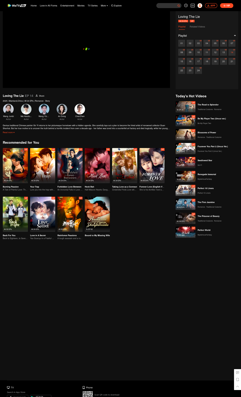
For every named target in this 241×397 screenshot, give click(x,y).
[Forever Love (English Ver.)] (152, 165)
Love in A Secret (38, 235)
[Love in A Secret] (42, 214)
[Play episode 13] (223, 52)
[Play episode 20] (223, 61)
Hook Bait (89, 186)
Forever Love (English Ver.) (152, 186)
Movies (81, 5)
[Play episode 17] (198, 61)
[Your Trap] (42, 165)
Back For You (9, 235)
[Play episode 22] (181, 70)
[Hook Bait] (97, 165)
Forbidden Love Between (69, 186)
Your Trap (34, 186)
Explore (118, 5)
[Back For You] (15, 214)
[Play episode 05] (215, 43)
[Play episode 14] (231, 52)
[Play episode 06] (223, 43)
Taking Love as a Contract (124, 186)
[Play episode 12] (215, 52)
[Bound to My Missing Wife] (97, 214)
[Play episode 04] (206, 43)
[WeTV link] (17, 5)
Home (34, 5)
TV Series (93, 5)
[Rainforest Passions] (70, 214)
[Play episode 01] (181, 43)
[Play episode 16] (190, 61)
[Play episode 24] (198, 70)
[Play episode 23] (190, 70)
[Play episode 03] (198, 43)
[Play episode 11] (206, 52)
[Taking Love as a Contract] (124, 165)
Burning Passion (11, 186)
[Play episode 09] (190, 52)
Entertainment (67, 5)
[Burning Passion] (15, 165)
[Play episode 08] (181, 52)
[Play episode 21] (231, 61)
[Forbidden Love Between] (70, 165)
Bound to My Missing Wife (97, 235)
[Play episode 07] (231, 43)
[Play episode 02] (190, 43)
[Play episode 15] (181, 61)
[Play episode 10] (198, 52)
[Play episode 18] (206, 61)
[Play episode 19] (215, 61)
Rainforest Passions (67, 235)
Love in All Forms (48, 5)
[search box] (178, 5)
